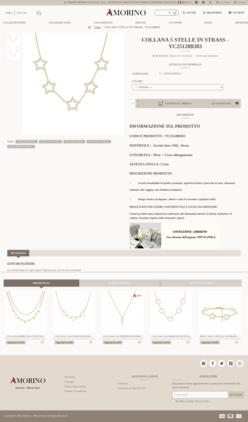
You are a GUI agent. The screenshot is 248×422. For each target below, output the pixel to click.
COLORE (137, 81)
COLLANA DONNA (26, 141)
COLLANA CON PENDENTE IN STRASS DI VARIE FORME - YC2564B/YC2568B (123, 336)
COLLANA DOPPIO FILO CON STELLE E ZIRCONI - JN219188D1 (26, 336)
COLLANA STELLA (74, 141)
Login (31, 270)
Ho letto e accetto (193, 401)
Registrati (47, 270)
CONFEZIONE (140, 73)
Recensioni (18, 253)
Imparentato (41, 283)
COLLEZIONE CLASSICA (21, 146)
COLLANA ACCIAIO (50, 141)
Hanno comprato (119, 283)
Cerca (98, 27)
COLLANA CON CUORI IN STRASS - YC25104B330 (74, 336)
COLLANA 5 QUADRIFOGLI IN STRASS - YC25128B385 (172, 336)
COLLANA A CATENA (98, 141)
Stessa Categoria (201, 283)
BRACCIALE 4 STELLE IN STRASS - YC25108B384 (220, 336)
